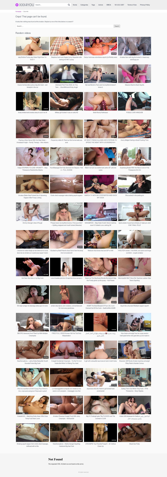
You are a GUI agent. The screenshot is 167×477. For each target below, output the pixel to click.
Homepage (18, 11)
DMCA (109, 5)
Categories (84, 5)
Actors (100, 5)
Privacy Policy (145, 5)
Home (75, 5)
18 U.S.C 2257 (119, 5)
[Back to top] (161, 471)
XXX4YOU (26, 5)
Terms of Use (132, 5)
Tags (93, 5)
